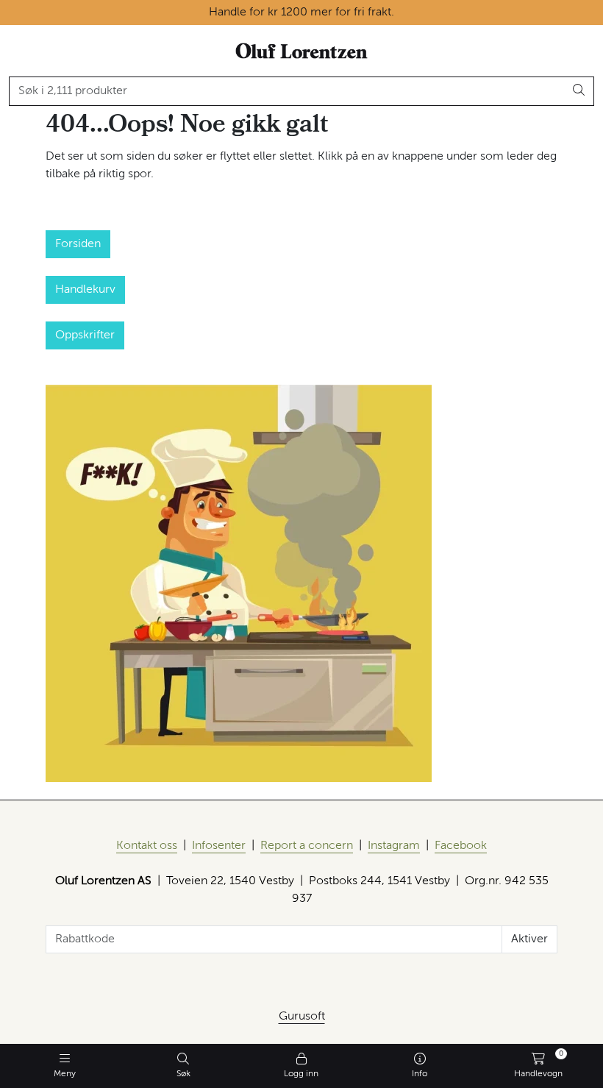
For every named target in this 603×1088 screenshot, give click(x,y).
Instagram (394, 846)
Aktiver (529, 939)
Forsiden (78, 244)
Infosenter (219, 846)
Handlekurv (85, 290)
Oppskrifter (85, 335)
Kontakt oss (146, 846)
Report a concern (306, 846)
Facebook (461, 846)
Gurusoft (302, 1017)
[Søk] (579, 91)
